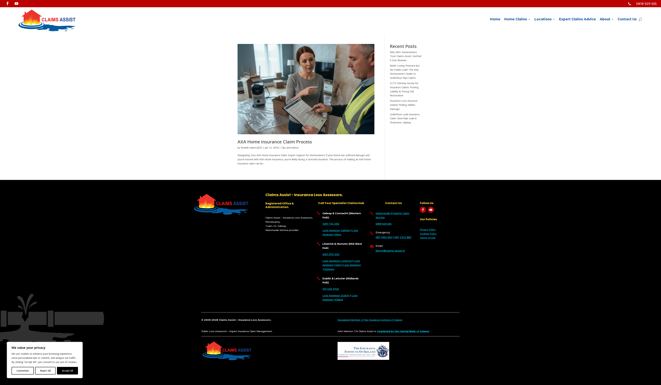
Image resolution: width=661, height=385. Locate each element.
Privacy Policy (428, 229)
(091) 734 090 (330, 223)
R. (403, 331)
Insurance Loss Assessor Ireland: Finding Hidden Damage (404, 105)
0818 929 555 (384, 223)
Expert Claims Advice (577, 19)
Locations (543, 19)
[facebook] (7, 3)
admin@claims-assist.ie (390, 250)
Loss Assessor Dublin (335, 295)
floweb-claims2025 (251, 147)
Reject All (45, 370)
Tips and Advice (290, 147)
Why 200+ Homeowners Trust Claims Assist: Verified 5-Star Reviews (405, 56)
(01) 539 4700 (330, 289)
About (605, 19)
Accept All (67, 370)
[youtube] (16, 3)
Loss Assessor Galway (336, 230)
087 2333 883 (402, 237)
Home (495, 19)
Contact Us (627, 19)
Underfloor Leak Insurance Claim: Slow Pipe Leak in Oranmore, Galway (405, 118)
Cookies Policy (428, 233)
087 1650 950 (384, 237)
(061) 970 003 (330, 254)
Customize (23, 370)
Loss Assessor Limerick (337, 260)
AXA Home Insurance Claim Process (275, 142)
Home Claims (515, 19)
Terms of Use (427, 237)
